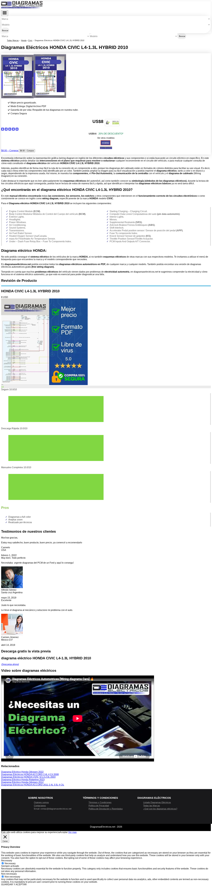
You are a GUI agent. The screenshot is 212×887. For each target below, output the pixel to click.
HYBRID (105, 143)
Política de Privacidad (99, 805)
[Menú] (4, 13)
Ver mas (72, 832)
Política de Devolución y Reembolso (106, 809)
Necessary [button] (6, 860)
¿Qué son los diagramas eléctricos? (160, 809)
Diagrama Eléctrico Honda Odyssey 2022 (22, 772)
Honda (23, 40)
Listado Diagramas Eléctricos (157, 802)
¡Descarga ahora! (10, 664)
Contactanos (40, 805)
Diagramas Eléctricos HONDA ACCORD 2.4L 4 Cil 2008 (30, 774)
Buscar (5, 30)
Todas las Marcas (151, 805)
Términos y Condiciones (100, 802)
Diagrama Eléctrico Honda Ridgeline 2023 (23, 779)
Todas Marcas (13, 40)
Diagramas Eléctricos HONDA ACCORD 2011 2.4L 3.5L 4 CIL (32, 785)
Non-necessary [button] (9, 874)
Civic (30, 40)
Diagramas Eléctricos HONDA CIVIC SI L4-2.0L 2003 (28, 777)
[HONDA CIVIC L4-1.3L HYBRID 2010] (44, 384)
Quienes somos (41, 802)
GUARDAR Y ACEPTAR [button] (14, 884)
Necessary (10, 863)
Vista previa (106, 148)
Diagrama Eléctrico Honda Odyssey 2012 (22, 782)
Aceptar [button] (64, 832)
